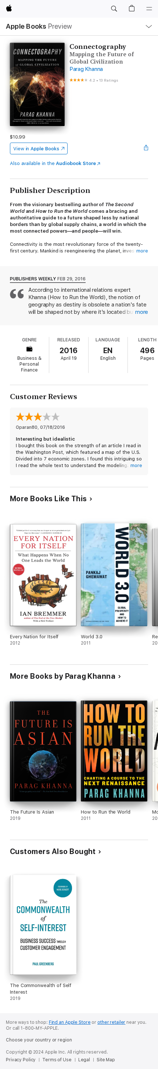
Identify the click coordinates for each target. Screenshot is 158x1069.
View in (36, 148)
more (142, 251)
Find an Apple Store (70, 1022)
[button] (114, 9)
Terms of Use (57, 1059)
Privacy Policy (21, 1059)
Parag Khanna (86, 69)
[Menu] (149, 9)
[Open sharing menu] (146, 148)
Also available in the (53, 163)
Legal (84, 1059)
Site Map (106, 1059)
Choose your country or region (39, 1040)
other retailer (111, 1022)
